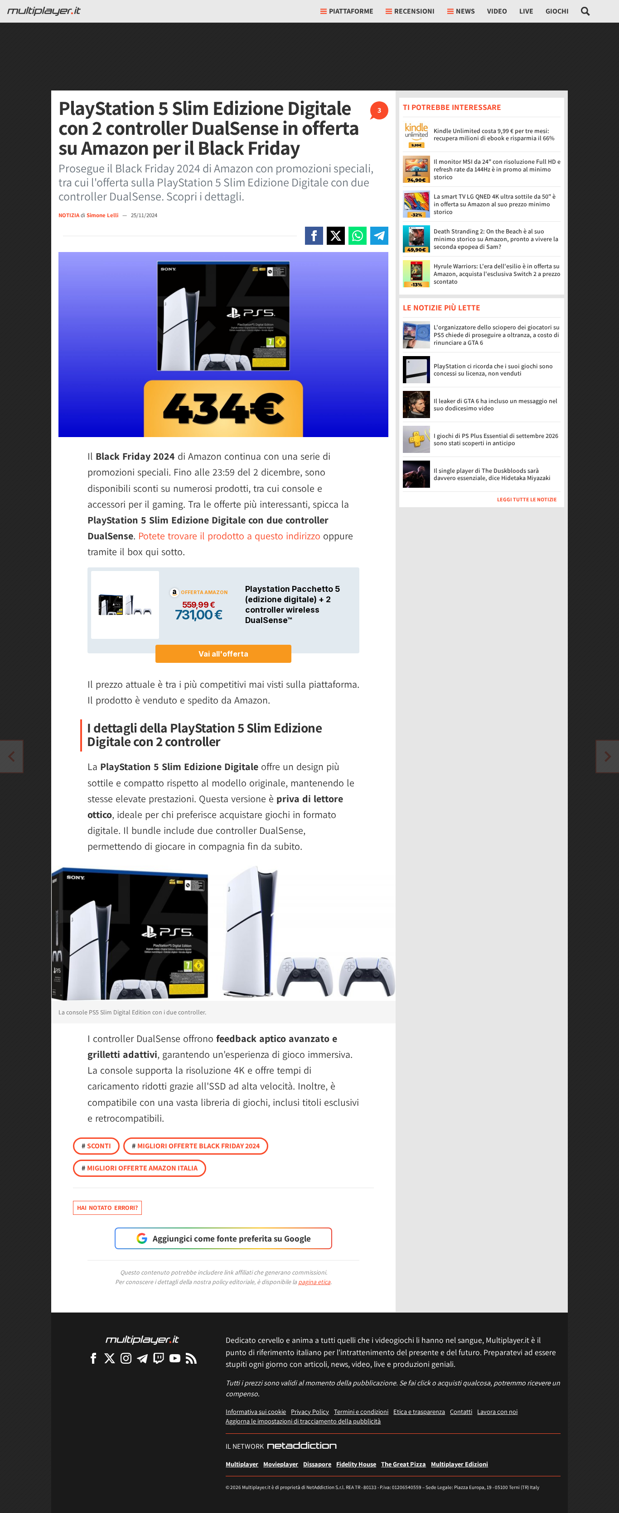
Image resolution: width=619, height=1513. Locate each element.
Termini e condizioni (361, 1411)
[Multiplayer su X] (109, 1358)
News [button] (465, 11)
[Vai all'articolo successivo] (11, 756)
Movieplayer (280, 1464)
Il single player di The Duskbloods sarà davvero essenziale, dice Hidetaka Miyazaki (492, 474)
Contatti (461, 1411)
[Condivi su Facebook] (314, 236)
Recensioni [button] (414, 11)
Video (497, 11)
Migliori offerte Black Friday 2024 (196, 1146)
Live (526, 11)
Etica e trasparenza (419, 1411)
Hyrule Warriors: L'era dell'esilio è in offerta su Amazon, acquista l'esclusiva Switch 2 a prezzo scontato (497, 273)
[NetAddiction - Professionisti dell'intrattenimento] (301, 1446)
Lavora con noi (497, 1411)
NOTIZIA (68, 215)
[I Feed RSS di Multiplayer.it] (191, 1358)
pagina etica (314, 1282)
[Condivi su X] (336, 236)
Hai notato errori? (107, 1208)
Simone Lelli (103, 215)
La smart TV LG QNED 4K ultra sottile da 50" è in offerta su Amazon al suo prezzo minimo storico (495, 204)
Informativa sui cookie (256, 1411)
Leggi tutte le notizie (527, 499)
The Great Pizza (403, 1464)
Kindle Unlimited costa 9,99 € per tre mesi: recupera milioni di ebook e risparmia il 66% (494, 135)
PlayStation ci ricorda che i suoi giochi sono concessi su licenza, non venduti (493, 370)
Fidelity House (356, 1464)
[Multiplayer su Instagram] (126, 1358)
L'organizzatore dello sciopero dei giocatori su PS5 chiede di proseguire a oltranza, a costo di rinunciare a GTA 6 (497, 335)
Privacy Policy (310, 1411)
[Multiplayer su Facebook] (93, 1358)
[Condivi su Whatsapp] (357, 236)
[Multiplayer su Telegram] (142, 1358)
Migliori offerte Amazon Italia (140, 1168)
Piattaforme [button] (351, 11)
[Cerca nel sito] (585, 11)
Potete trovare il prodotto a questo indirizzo (229, 535)
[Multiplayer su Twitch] (158, 1358)
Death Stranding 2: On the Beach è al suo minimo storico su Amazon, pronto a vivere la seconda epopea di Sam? (496, 239)
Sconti (96, 1146)
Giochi (557, 11)
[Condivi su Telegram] (379, 236)
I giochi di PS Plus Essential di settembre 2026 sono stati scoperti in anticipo (496, 439)
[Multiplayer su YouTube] (174, 1358)
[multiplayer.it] (142, 1339)
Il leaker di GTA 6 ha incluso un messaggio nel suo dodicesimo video (495, 405)
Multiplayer (242, 1464)
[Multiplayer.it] (44, 11)
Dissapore (317, 1464)
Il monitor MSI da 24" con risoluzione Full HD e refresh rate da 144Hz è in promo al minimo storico (497, 169)
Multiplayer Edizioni (459, 1464)
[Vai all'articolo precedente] (607, 756)
